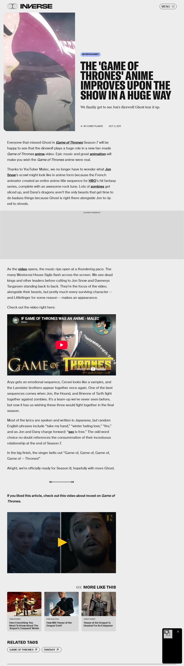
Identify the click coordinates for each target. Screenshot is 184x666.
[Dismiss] (178, 631)
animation (98, 154)
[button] (61, 542)
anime (40, 154)
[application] (61, 542)
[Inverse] (36, 6)
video (22, 269)
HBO (92, 180)
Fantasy (49, 649)
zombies (97, 186)
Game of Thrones (69, 142)
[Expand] (166, 631)
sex (71, 432)
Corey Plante (95, 126)
